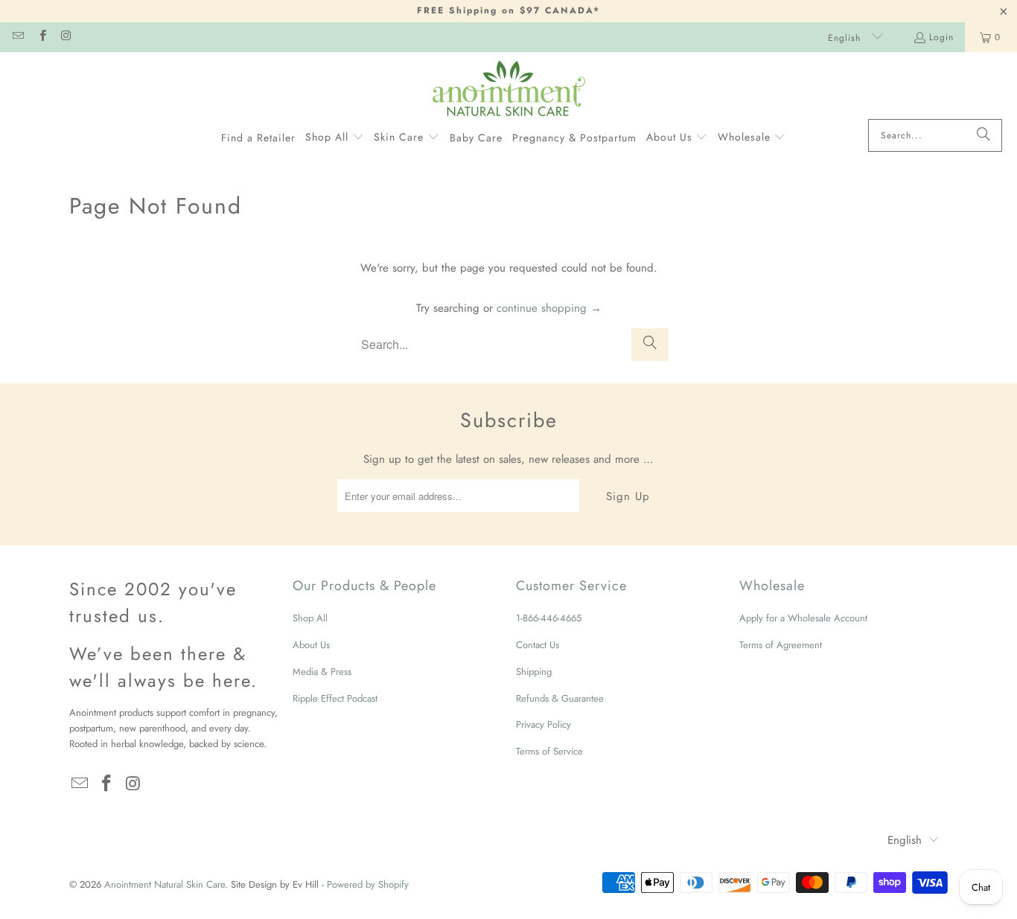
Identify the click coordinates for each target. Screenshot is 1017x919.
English (846, 38)
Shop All (310, 618)
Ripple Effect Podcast (335, 698)
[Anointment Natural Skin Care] (509, 89)
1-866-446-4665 (548, 618)
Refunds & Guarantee (560, 698)
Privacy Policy (543, 724)
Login (941, 37)
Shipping (534, 672)
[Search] (983, 135)
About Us (311, 645)
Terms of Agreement (780, 645)
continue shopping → (549, 308)
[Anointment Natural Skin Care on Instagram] (66, 37)
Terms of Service (549, 751)
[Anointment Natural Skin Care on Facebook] (41, 37)
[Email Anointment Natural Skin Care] (17, 37)
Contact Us (537, 645)
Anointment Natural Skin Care (164, 884)
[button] (334, 137)
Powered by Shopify (368, 884)
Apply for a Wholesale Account (803, 618)
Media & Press (322, 672)
